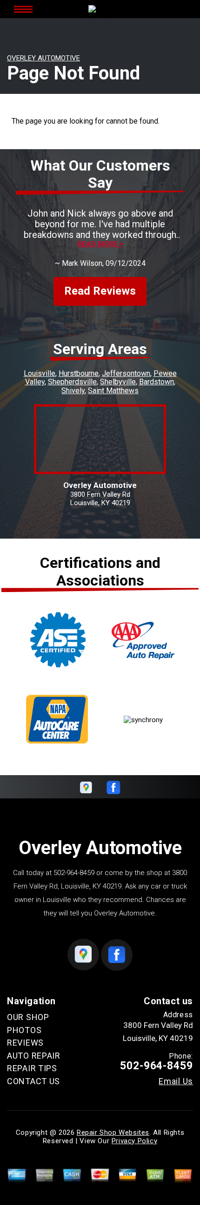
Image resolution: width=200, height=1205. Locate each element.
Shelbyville (118, 381)
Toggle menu (23, 9)
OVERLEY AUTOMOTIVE (43, 58)
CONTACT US (33, 1081)
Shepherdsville (72, 381)
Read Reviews (100, 290)
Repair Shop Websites (113, 1132)
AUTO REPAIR (33, 1055)
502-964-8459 (73, 873)
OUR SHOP (28, 1017)
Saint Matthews (113, 390)
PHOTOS (24, 1030)
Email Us (176, 1081)
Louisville (39, 373)
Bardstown (156, 381)
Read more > (100, 244)
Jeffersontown (126, 373)
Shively (73, 390)
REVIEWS (25, 1042)
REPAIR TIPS (32, 1068)
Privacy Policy (134, 1141)
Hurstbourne (79, 373)
